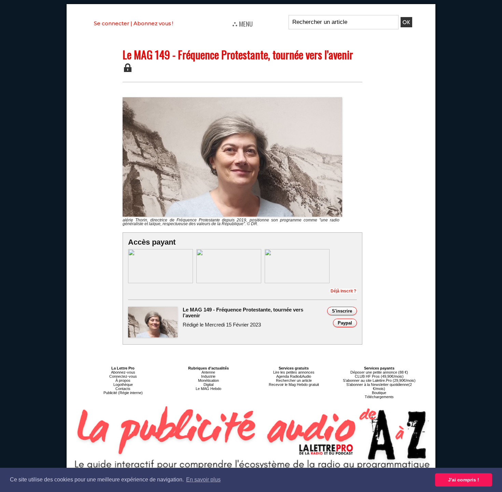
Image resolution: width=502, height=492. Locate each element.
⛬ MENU (242, 23)
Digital (208, 384)
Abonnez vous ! (153, 23)
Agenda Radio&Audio (293, 376)
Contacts (122, 389)
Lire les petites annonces (294, 372)
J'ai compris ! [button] (463, 479)
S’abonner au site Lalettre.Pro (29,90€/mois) (379, 380)
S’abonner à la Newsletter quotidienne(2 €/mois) (379, 386)
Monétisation (208, 380)
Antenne (208, 372)
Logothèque (123, 384)
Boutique (379, 393)
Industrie (208, 376)
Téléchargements (379, 397)
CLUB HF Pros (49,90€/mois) (379, 376)
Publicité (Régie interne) (123, 393)
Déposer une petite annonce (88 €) (379, 372)
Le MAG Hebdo (208, 389)
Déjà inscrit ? (343, 291)
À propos (122, 380)
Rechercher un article (294, 380)
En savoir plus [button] (203, 479)
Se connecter (111, 23)
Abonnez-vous (123, 372)
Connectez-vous (123, 376)
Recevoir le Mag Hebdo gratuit (294, 384)
